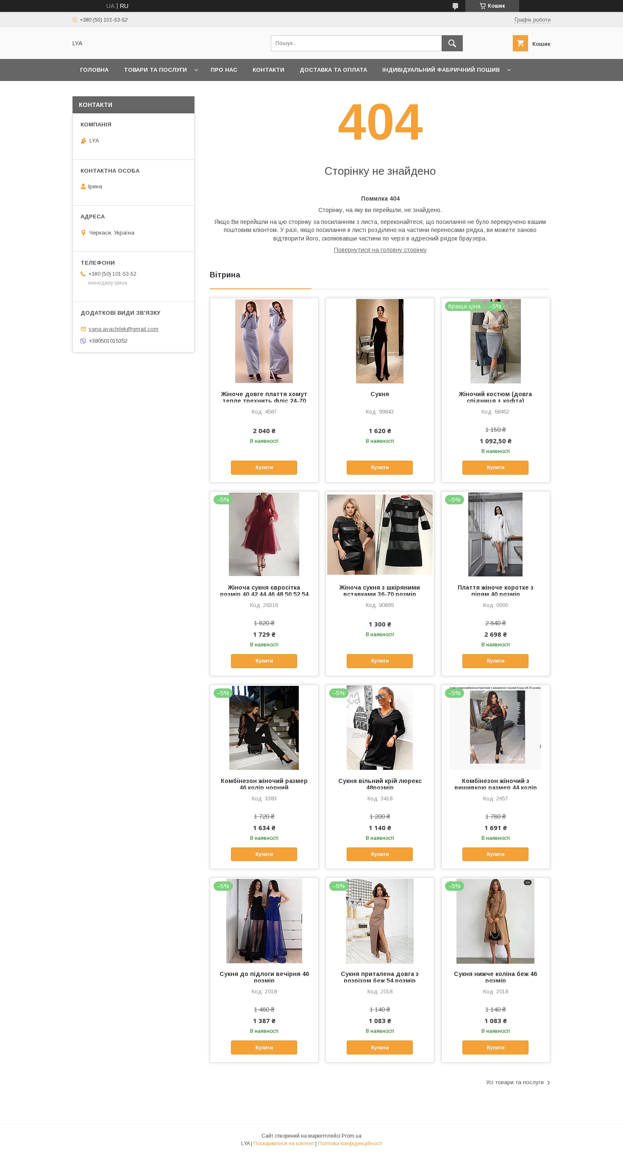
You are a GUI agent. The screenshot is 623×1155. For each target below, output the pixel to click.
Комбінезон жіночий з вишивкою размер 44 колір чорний (495, 787)
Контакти (268, 70)
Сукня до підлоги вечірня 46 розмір (264, 977)
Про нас (224, 70)
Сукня (379, 394)
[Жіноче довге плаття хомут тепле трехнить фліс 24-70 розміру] (264, 340)
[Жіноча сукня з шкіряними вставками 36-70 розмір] (380, 534)
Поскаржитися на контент (283, 1144)
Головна (94, 70)
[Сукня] (380, 340)
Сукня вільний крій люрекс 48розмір (380, 784)
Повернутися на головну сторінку (380, 249)
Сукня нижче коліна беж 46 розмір (495, 977)
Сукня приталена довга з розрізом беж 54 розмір (380, 977)
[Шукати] (452, 43)
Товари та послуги (155, 70)
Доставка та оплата (333, 70)
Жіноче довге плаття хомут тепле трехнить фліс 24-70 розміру (264, 401)
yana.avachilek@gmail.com (124, 329)
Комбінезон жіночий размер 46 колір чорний (264, 784)
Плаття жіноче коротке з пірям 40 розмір (496, 591)
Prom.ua (352, 1136)
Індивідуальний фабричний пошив (441, 70)
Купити (264, 467)
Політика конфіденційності (350, 1144)
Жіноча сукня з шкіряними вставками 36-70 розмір (379, 591)
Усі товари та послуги (515, 1082)
